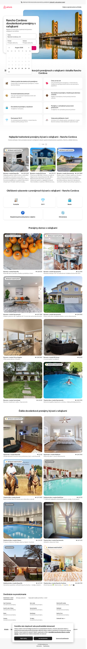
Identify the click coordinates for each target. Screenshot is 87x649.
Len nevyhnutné (42, 638)
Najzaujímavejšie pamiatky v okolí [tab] (37, 598)
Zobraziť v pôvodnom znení (57, 2)
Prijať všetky (23, 638)
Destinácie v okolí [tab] (8, 598)
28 (22, 68)
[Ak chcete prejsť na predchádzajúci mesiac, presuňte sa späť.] (9, 47)
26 (15, 68)
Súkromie (39, 646)
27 (19, 68)
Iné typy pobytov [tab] (21, 598)
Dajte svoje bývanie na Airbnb (72, 7)
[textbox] (14, 43)
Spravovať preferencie (62, 638)
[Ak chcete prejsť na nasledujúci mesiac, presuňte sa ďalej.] (28, 47)
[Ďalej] (46, 144)
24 (9, 68)
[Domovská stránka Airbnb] (7, 7)
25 (12, 68)
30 (29, 68)
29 (25, 68)
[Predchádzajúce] (39, 144)
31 (9, 72)
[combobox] (21, 37)
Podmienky (46, 646)
